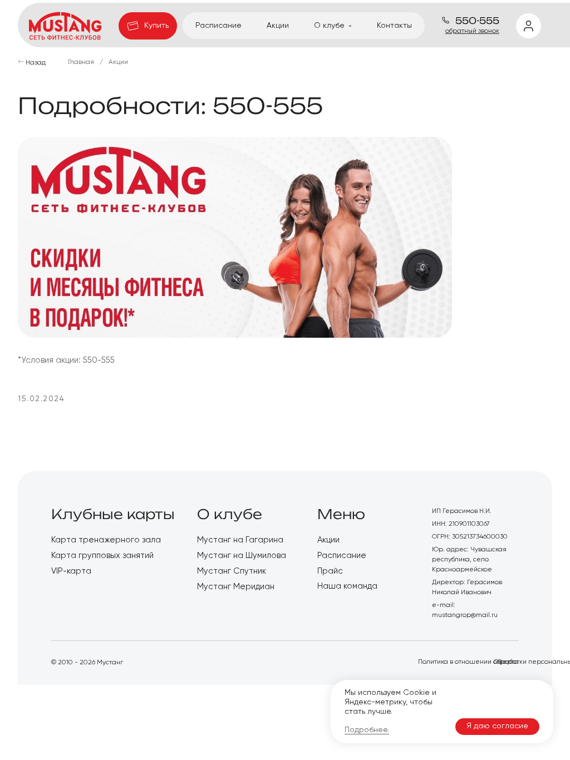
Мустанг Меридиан (235, 587)
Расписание (218, 25)
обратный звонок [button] (472, 31)
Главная (81, 62)
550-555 (476, 21)
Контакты (394, 25)
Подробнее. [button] (367, 730)
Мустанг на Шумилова (241, 555)
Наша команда (347, 586)
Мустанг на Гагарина (240, 540)
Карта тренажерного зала (106, 540)
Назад (36, 63)
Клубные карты (113, 514)
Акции (278, 25)
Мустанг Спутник (231, 571)
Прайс (330, 571)
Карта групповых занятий (102, 555)
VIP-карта (71, 571)
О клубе (229, 514)
